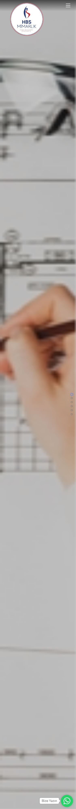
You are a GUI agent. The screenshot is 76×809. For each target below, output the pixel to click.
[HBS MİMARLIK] (27, 34)
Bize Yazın (49, 800)
